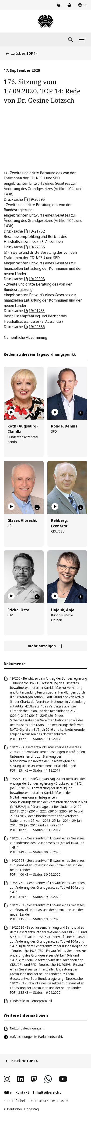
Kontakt (22, 1092)
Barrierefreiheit (15, 1100)
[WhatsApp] (48, 1079)
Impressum (60, 1100)
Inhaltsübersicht (47, 1092)
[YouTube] (63, 1079)
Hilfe (8, 1092)
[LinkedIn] (20, 1079)
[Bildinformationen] (37, 413)
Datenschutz (39, 1100)
